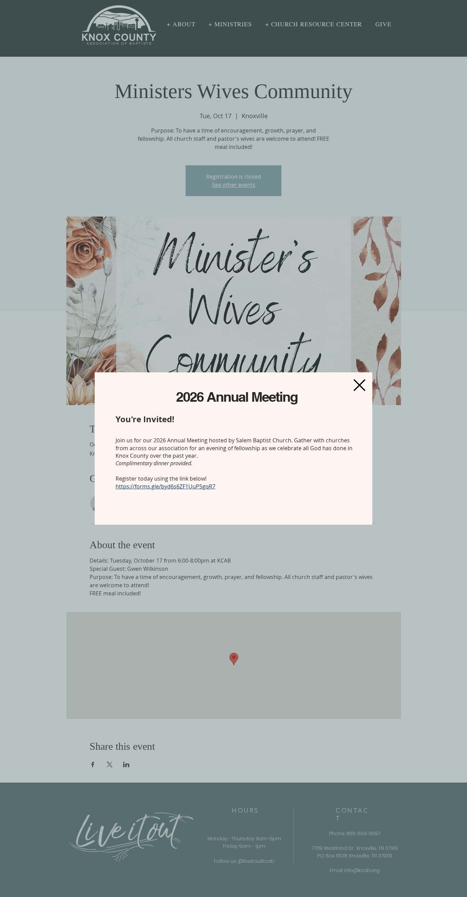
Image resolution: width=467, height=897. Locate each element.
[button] (359, 385)
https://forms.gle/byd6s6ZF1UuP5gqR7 (165, 486)
